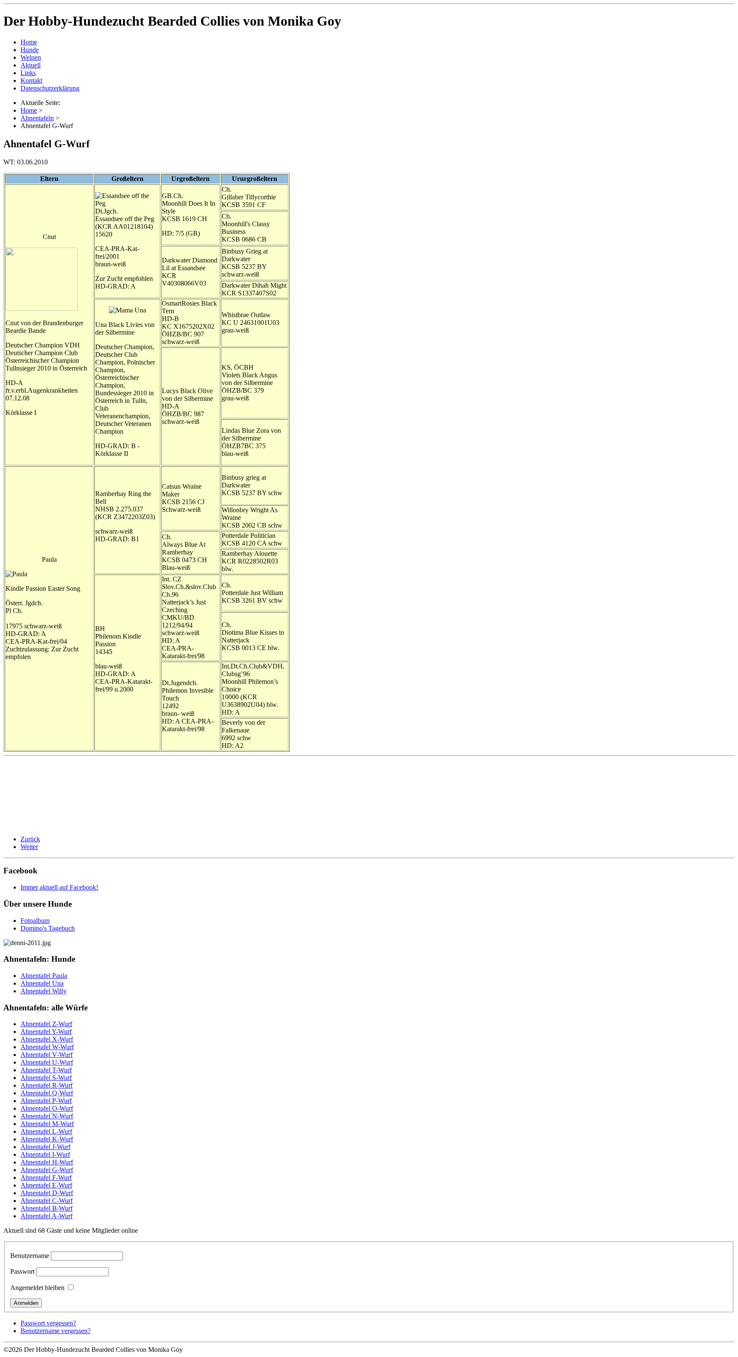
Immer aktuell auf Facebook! (59, 887)
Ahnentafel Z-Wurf (46, 1023)
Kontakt (31, 80)
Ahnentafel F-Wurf (46, 1177)
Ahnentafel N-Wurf (46, 1116)
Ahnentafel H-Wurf (46, 1162)
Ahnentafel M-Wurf (47, 1123)
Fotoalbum (35, 920)
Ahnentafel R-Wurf (46, 1085)
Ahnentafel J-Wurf (45, 1146)
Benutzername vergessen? (55, 1330)
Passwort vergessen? (48, 1323)
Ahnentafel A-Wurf (46, 1216)
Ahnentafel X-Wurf (46, 1039)
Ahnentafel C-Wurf (46, 1200)
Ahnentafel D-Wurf (46, 1192)
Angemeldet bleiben (37, 1287)
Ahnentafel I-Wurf (45, 1154)
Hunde (29, 49)
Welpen (30, 57)
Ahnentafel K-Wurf (46, 1139)
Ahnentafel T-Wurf (46, 1070)
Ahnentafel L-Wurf (46, 1131)
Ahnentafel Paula (43, 975)
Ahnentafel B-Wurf (46, 1208)
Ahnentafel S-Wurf (46, 1077)
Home (28, 42)
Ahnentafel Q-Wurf (46, 1093)
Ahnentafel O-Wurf (46, 1108)
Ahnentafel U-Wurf (46, 1062)
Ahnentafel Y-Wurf (46, 1031)
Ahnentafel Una (42, 983)
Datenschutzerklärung (49, 88)
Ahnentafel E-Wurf (46, 1185)
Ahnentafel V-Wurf (46, 1054)
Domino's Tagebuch (47, 928)
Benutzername (29, 1255)
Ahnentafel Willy (43, 991)
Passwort (22, 1271)
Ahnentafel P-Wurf (46, 1100)
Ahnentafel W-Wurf (47, 1047)
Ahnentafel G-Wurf (46, 1169)
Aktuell (30, 65)
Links (28, 72)
